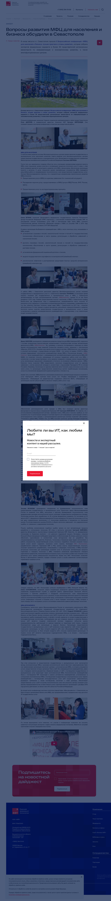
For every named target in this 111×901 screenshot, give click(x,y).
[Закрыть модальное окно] (84, 423)
